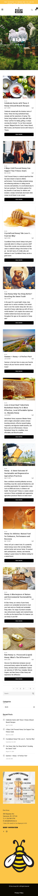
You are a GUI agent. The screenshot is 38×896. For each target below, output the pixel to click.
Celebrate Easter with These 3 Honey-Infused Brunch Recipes (20, 721)
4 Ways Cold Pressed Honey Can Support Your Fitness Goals (20, 731)
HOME (17, 45)
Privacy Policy (19, 893)
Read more (19, 134)
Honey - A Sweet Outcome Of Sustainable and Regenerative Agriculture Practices (16, 473)
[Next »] (33, 689)
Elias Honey (6, 810)
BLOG (5, 101)
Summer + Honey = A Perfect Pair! (18, 357)
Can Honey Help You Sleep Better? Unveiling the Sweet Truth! (19, 747)
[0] (35, 10)
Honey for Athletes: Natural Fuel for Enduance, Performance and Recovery (17, 536)
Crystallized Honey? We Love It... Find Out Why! (20, 739)
